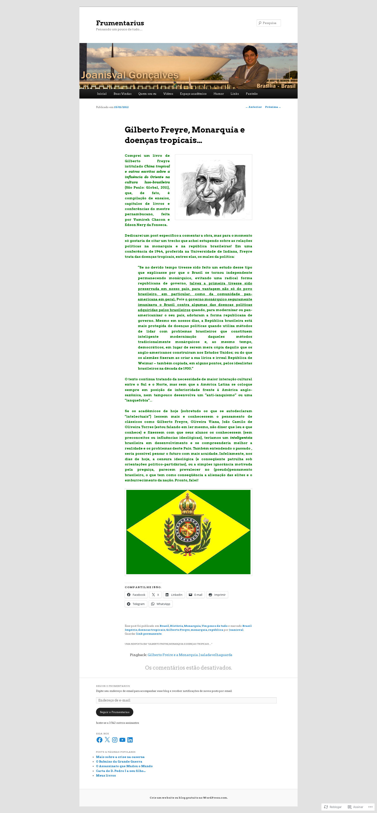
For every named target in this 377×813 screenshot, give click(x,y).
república (215, 629)
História (176, 625)
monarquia (199, 629)
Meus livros (106, 775)
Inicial (102, 93)
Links (235, 93)
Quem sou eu (147, 93)
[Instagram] (114, 739)
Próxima (273, 107)
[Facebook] (99, 739)
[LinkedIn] (130, 739)
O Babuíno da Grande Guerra (119, 761)
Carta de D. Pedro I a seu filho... (121, 771)
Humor (219, 93)
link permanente (149, 633)
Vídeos (168, 93)
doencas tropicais (151, 629)
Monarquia (192, 625)
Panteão (252, 93)
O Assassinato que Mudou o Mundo (124, 766)
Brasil (164, 625)
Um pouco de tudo (215, 625)
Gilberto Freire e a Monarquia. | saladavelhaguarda (190, 655)
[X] (107, 739)
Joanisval (236, 629)
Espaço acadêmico (193, 93)
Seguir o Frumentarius (113, 686)
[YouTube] (122, 739)
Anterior (253, 107)
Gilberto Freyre (178, 629)
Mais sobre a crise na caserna (120, 757)
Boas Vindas (123, 93)
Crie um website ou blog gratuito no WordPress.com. (189, 797)
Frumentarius (120, 23)
